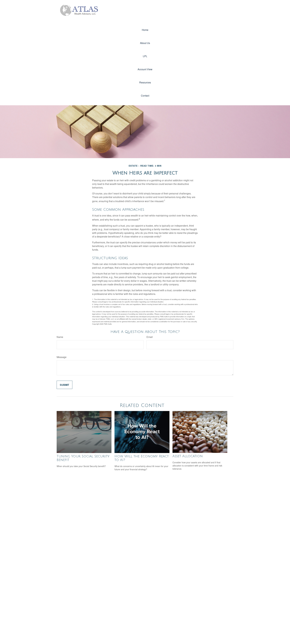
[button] (145, 29)
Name (60, 337)
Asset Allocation (187, 456)
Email (150, 337)
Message (61, 357)
